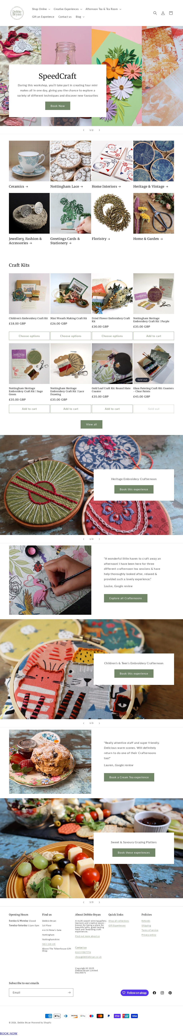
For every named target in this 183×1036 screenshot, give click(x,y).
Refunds (146, 920)
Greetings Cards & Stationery (65, 241)
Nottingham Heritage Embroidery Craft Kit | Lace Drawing (67, 391)
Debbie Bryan (24, 1022)
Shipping (146, 925)
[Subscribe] (69, 992)
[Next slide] (99, 130)
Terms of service (150, 930)
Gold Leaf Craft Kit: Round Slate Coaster (111, 390)
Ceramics (16, 186)
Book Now (58, 105)
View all (91, 424)
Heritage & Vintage (148, 186)
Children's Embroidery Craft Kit (28, 318)
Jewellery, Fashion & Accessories (25, 241)
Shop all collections (118, 920)
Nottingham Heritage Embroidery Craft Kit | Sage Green (26, 391)
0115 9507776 (83, 952)
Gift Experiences (117, 925)
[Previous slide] (84, 130)
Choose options (29, 336)
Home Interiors (104, 186)
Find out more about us (87, 936)
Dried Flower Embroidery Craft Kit (111, 320)
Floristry (99, 239)
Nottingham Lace (64, 186)
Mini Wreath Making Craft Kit (68, 318)
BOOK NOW (9, 1033)
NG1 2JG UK (49, 944)
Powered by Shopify (41, 1022)
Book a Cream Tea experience (129, 777)
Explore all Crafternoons (125, 598)
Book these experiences (134, 852)
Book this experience (134, 489)
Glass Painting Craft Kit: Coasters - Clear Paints (153, 390)
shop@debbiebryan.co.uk (88, 956)
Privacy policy (149, 934)
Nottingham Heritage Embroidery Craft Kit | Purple (151, 320)
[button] (41, 9)
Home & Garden (146, 239)
